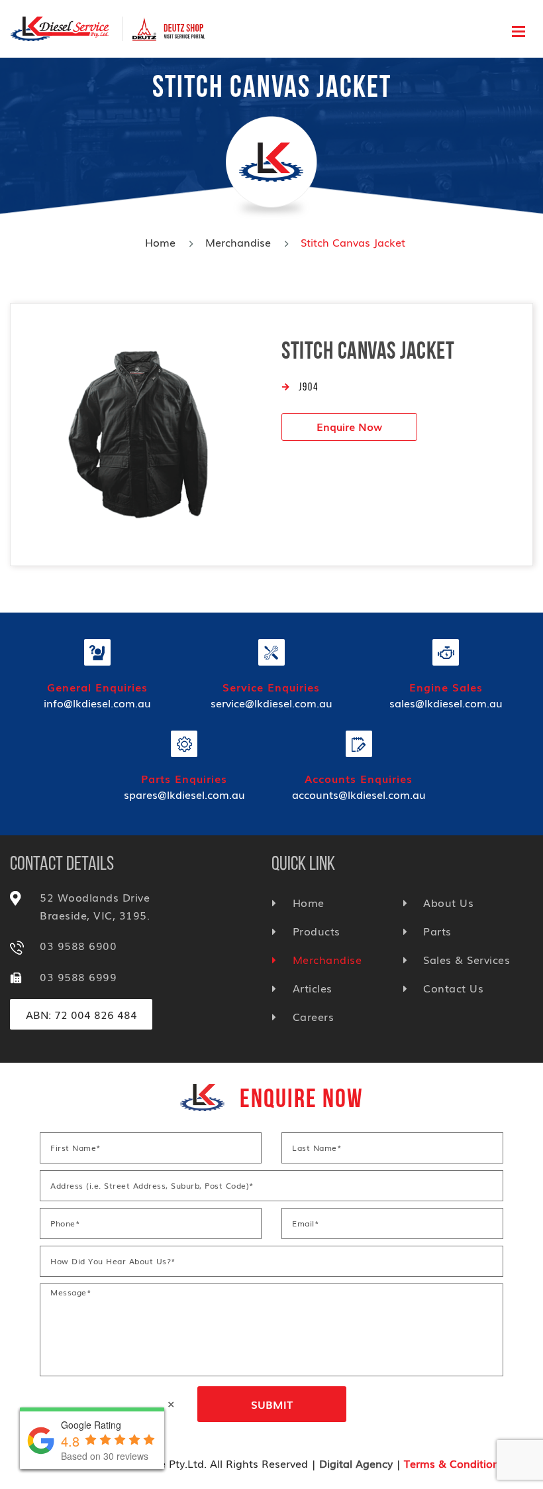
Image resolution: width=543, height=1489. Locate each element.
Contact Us (453, 988)
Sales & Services (466, 959)
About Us (448, 902)
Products (316, 931)
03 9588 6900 (78, 945)
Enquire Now (349, 426)
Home (160, 242)
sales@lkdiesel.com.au (446, 703)
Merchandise (238, 242)
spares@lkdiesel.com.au (184, 794)
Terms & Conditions (454, 1463)
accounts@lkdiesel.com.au (359, 794)
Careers (313, 1016)
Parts (437, 931)
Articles (312, 988)
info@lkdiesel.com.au (97, 703)
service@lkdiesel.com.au (271, 703)
